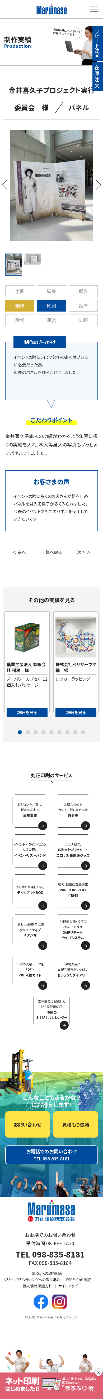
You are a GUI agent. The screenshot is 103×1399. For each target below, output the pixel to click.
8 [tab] (75, 732)
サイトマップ (68, 1285)
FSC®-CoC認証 (78, 1279)
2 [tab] (27, 732)
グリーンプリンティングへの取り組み (31, 1279)
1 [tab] (19, 732)
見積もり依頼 (75, 1124)
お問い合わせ (27, 1124)
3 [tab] (35, 732)
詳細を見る (27, 712)
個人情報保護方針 (37, 1285)
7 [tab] (67, 732)
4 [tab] (43, 732)
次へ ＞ (84, 552)
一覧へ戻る (51, 552)
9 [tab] (83, 732)
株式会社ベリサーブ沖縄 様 (75, 667)
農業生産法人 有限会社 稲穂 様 (26, 667)
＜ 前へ (19, 552)
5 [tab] (51, 732)
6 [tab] (59, 732)
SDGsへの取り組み (47, 1273)
